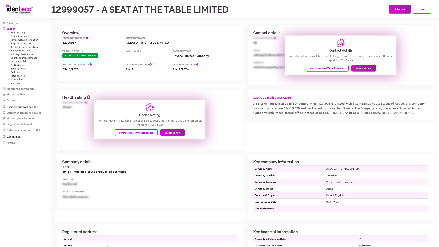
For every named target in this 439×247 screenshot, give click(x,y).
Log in (421, 8)
